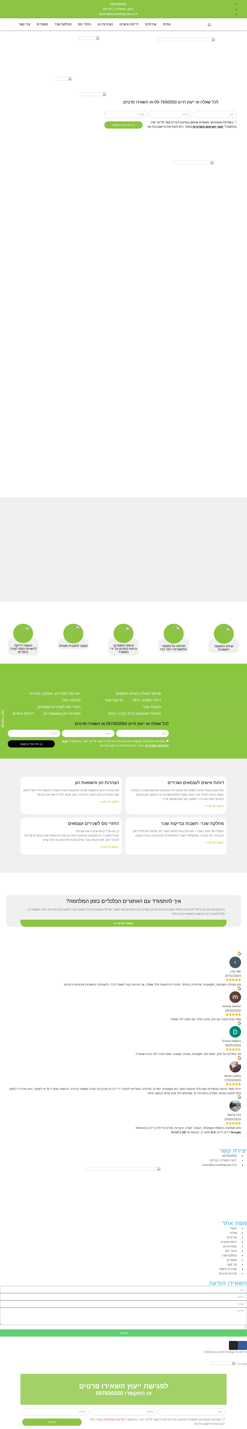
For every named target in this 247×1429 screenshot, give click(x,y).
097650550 (116, 723)
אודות (167, 24)
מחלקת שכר (62, 24)
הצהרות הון (105, 24)
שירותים (150, 24)
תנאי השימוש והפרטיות (207, 126)
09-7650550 (165, 102)
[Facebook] (242, 1345)
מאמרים (42, 24)
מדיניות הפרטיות (114, 1419)
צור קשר (24, 24)
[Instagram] (233, 1345)
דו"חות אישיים (129, 24)
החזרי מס (84, 24)
